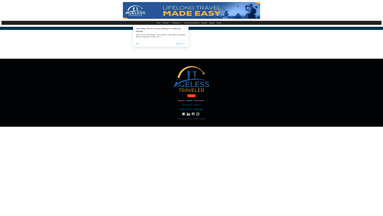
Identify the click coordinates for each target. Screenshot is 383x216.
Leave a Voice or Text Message (191, 109)
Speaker (212, 23)
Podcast (189, 100)
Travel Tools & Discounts (191, 23)
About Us (181, 100)
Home (158, 23)
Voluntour (204, 23)
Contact (219, 23)
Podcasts (165, 23)
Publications (176, 23)
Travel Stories (198, 100)
